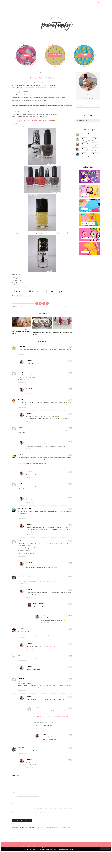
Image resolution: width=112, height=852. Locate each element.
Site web (14, 803)
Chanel (16, 295)
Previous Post (17, 306)
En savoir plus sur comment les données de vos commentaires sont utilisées (53, 827)
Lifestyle (41, 4)
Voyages (64, 4)
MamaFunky (29, 360)
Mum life (24, 4)
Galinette (21, 678)
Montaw (20, 399)
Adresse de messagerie (14, 798)
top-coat (24, 295)
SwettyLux (21, 372)
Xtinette (20, 454)
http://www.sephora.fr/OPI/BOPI (48, 646)
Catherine (21, 427)
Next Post (68, 306)
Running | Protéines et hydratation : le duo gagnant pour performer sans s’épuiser (91, 156)
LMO (19, 655)
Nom (13, 792)
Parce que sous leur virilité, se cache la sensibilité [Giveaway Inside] (21, 331)
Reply (70, 347)
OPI (20, 295)
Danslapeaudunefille (24, 576)
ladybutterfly (22, 748)
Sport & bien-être (53, 4)
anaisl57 (20, 628)
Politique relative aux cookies (67, 849)
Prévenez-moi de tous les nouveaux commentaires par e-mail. (30, 812)
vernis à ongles (31, 295)
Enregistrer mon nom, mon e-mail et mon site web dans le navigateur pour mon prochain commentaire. (36, 808)
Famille (32, 4)
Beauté (42, 72)
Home (17, 4)
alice (19, 540)
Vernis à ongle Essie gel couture (62, 332)
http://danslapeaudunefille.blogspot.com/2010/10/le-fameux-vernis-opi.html (37, 581)
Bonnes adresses (75, 4)
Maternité (84, 252)
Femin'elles (21, 347)
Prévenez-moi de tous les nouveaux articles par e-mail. (28, 816)
